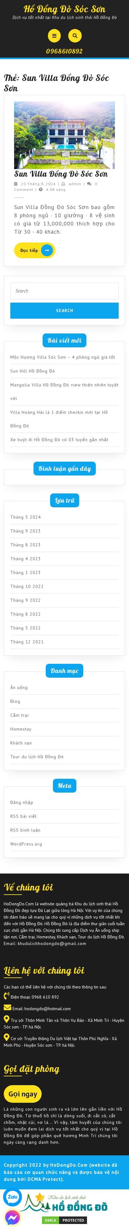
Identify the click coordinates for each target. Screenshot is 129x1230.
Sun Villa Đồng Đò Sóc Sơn (61, 174)
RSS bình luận (25, 830)
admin (75, 183)
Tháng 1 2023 (25, 572)
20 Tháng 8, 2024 (38, 183)
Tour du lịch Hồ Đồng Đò (37, 757)
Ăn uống (19, 687)
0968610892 (64, 51)
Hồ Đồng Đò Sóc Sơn (64, 9)
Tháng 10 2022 (27, 586)
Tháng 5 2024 (25, 517)
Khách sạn (21, 743)
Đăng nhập (22, 802)
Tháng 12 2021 (27, 642)
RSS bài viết (23, 816)
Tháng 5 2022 (25, 628)
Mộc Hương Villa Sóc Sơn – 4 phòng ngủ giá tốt (62, 357)
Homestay (21, 729)
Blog (15, 701)
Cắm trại (19, 715)
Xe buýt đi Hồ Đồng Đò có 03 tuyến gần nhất (59, 439)
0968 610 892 (45, 997)
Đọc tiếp (37, 250)
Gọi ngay (22, 1094)
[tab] (54, 36)
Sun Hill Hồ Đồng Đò (32, 371)
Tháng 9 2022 (25, 600)
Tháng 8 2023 (25, 545)
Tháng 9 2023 (25, 531)
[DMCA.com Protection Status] (64, 1219)
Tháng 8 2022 (25, 614)
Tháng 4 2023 (25, 558)
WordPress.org (26, 844)
